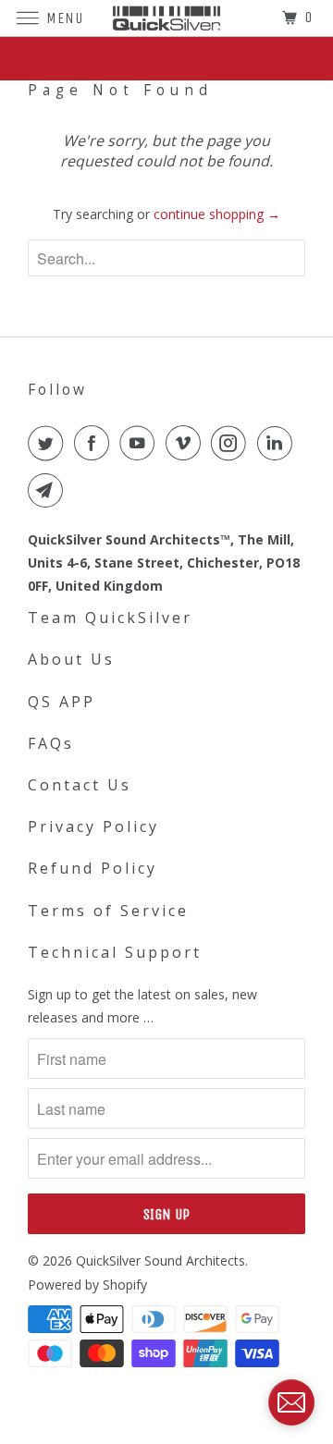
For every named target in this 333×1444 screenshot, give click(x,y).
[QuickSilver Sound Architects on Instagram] (232, 442)
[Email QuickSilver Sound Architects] (49, 490)
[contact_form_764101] (291, 1402)
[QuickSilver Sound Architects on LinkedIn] (278, 442)
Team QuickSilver (110, 617)
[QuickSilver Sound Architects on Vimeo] (187, 442)
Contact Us (79, 785)
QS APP (61, 701)
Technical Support (115, 952)
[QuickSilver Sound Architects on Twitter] (49, 442)
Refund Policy (92, 868)
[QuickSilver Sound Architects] (166, 18)
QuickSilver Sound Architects (160, 1260)
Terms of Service (108, 910)
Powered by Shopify (87, 1284)
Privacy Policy (93, 826)
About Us (71, 659)
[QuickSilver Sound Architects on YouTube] (140, 442)
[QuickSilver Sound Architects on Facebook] (95, 442)
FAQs (51, 743)
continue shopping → (217, 214)
